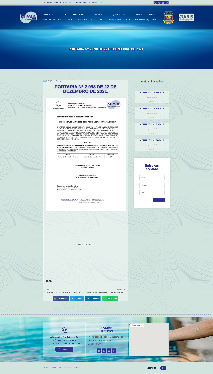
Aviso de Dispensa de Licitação (118, 20)
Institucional (48, 15)
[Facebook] (155, 2)
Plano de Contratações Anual (145, 20)
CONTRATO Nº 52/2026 (152, 108)
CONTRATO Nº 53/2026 (152, 92)
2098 (49, 281)
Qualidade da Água (119, 15)
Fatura (63, 15)
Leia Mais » (152, 101)
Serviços (69, 20)
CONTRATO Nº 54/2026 (152, 124)
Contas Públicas (79, 15)
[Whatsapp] (167, 2)
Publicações (98, 15)
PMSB (101, 20)
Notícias (152, 15)
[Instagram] (159, 2)
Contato (139, 15)
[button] (64, 349)
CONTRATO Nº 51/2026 (152, 140)
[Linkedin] (163, 2)
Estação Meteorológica (86, 20)
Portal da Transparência (52, 20)
